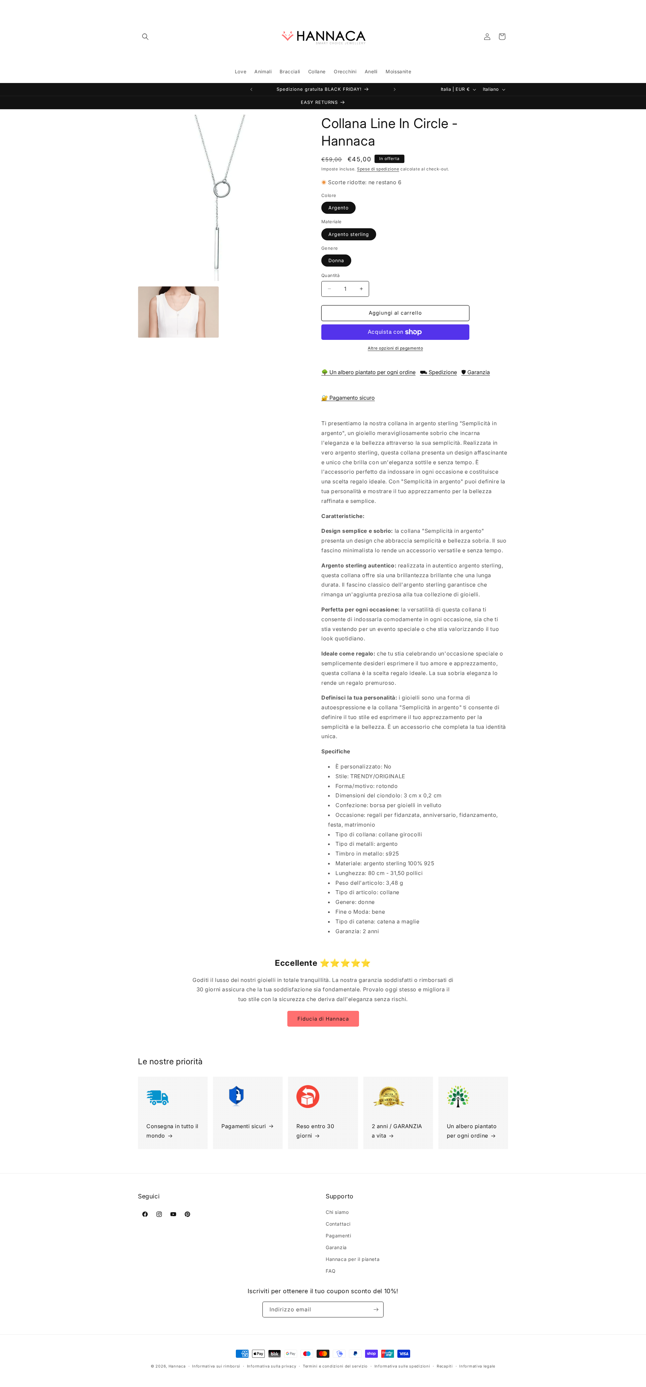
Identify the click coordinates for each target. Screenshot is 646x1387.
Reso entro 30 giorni (315, 1131)
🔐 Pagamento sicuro (348, 397)
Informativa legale (477, 1366)
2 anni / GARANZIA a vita (397, 1131)
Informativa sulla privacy (271, 1366)
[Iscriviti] (375, 1309)
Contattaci (338, 1224)
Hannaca (177, 1366)
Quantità (330, 275)
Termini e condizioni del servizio (335, 1366)
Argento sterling (348, 234)
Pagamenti (338, 1235)
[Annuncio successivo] (394, 89)
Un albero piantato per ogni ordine (472, 1131)
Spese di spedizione (378, 168)
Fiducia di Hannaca (323, 1019)
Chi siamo (337, 1212)
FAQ (331, 1271)
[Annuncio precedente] (251, 89)
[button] (145, 36)
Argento (338, 207)
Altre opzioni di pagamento (395, 348)
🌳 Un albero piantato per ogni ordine (368, 372)
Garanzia (336, 1247)
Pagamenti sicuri (243, 1126)
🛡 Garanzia (475, 372)
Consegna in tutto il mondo (172, 1131)
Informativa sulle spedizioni (402, 1366)
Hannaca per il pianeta (353, 1259)
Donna (336, 260)
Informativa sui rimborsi (216, 1366)
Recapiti (445, 1366)
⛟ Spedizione (438, 372)
